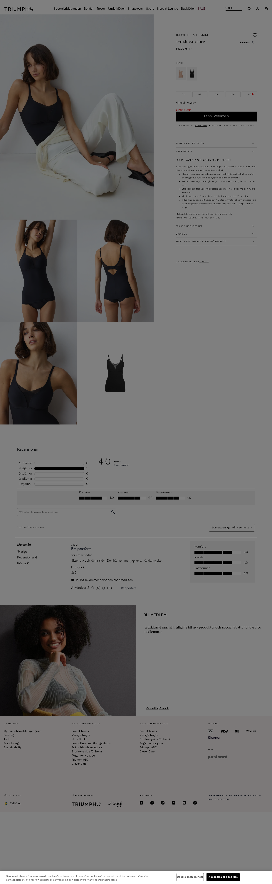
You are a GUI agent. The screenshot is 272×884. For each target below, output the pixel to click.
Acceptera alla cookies (223, 877)
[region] (136, 877)
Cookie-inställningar (190, 877)
